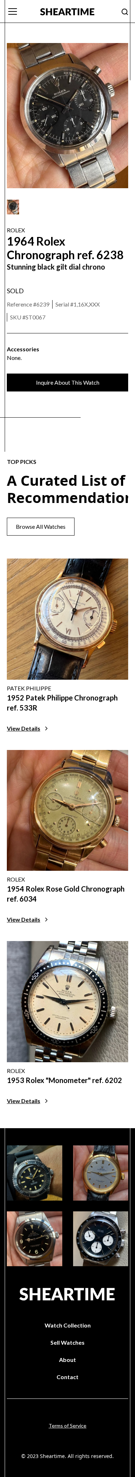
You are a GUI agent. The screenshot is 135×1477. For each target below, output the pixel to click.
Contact (67, 1376)
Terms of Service (67, 1426)
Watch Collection (68, 1325)
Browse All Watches (41, 526)
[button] (19, 11)
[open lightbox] (13, 207)
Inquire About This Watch (67, 382)
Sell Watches (67, 1342)
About (67, 1359)
